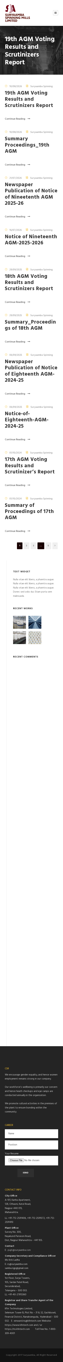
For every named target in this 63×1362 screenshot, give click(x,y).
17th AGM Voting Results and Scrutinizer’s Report (30, 465)
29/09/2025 (15, 270)
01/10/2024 (15, 453)
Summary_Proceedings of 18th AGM (30, 325)
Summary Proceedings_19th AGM (27, 145)
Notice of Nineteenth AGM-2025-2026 (31, 240)
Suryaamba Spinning (41, 86)
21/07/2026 (15, 178)
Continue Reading (15, 119)
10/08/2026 (15, 86)
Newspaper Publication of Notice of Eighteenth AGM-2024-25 (31, 371)
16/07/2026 (15, 230)
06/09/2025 (15, 355)
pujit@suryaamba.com (19, 1250)
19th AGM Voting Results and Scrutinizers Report (29, 99)
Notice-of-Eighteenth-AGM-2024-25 (27, 420)
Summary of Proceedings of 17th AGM (29, 511)
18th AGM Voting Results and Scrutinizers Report (29, 282)
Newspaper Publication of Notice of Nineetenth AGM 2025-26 (31, 194)
